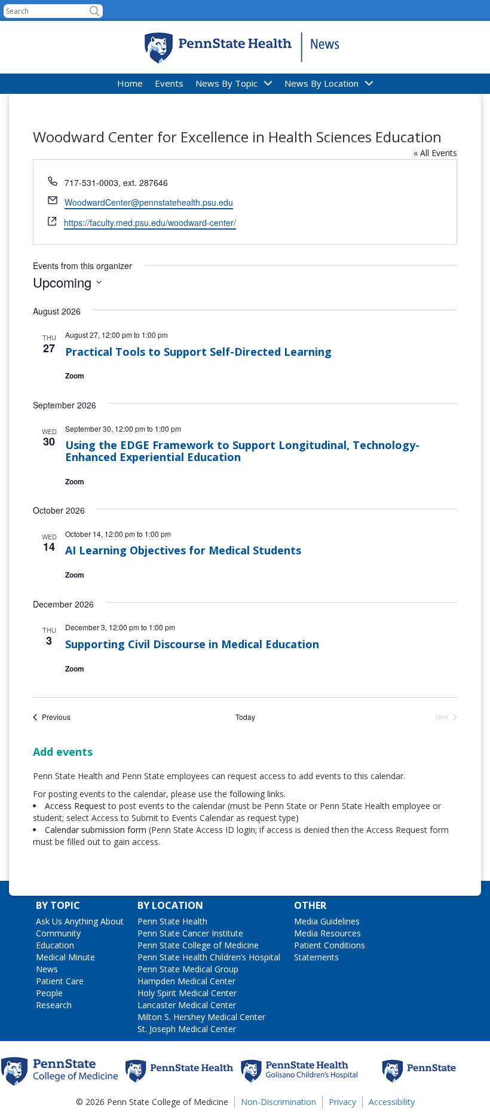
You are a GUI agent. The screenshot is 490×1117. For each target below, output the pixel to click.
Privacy (342, 1101)
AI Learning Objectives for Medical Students (183, 550)
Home (130, 83)
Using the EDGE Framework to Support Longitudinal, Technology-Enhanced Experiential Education (242, 451)
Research (54, 1005)
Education (55, 945)
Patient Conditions (329, 945)
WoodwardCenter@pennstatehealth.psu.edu (149, 202)
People (49, 993)
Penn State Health (172, 921)
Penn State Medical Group (187, 969)
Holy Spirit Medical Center (187, 993)
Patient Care (60, 981)
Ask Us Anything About (80, 921)
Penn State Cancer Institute (190, 933)
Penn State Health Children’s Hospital (208, 957)
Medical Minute (65, 957)
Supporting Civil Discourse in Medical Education (192, 644)
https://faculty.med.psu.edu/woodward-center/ (150, 222)
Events (169, 83)
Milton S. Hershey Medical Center (201, 1017)
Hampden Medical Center (186, 981)
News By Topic (226, 83)
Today (245, 717)
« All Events (435, 152)
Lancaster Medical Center (186, 1005)
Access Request (76, 805)
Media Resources (327, 933)
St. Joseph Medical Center (186, 1028)
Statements (316, 957)
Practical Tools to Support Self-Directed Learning (198, 351)
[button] (95, 11)
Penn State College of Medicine (198, 945)
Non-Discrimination (278, 1101)
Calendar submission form (95, 829)
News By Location (321, 83)
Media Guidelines (327, 921)
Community (58, 933)
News (47, 969)
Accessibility (392, 1101)
